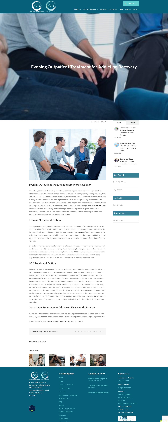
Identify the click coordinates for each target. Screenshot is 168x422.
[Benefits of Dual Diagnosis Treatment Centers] (37, 360)
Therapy (72, 321)
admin (31, 321)
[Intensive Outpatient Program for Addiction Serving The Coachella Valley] (116, 143)
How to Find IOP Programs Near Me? (78, 356)
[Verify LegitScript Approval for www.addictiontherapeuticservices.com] (32, 406)
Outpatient (55, 321)
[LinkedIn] (124, 182)
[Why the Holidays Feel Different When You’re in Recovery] (98, 360)
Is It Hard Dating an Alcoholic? (98, 393)
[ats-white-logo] (43, 1)
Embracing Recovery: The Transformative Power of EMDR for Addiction (128, 131)
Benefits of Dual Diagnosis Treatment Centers (37, 355)
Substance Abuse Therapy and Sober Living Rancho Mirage (128, 161)
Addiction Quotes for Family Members (98, 387)
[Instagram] (119, 182)
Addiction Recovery (47, 321)
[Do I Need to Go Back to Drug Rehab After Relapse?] (57, 360)
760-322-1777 (123, 381)
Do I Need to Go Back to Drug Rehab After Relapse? (57, 355)
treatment (97, 206)
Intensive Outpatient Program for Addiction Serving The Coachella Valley (128, 147)
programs (79, 232)
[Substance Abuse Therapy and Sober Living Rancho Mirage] (116, 159)
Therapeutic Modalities (64, 321)
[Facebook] (113, 182)
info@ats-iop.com (125, 388)
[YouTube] (122, 182)
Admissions (103, 9)
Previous (96, 122)
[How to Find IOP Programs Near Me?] (78, 360)
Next (102, 122)
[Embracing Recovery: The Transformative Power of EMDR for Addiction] (116, 128)
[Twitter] (116, 182)
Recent (132, 123)
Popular (119, 123)
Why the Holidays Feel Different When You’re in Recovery (98, 355)
